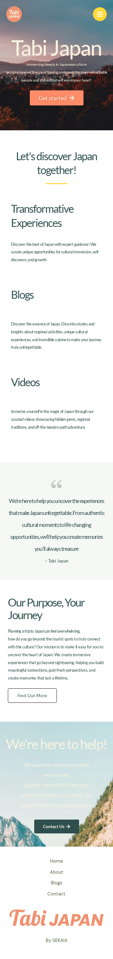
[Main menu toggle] (100, 14)
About (56, 872)
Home (56, 861)
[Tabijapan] (14, 14)
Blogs (56, 883)
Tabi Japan (56, 47)
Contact (56, 894)
